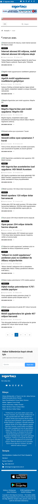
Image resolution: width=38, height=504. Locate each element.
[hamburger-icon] (5, 24)
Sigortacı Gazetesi (7, 84)
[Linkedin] (10, 385)
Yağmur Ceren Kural (8, 57)
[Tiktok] (18, 385)
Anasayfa (7, 30)
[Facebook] (15, 385)
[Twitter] (22, 385)
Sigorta (4, 48)
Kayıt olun (30, 365)
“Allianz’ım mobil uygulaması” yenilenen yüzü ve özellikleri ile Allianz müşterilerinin (16, 258)
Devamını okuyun (6, 65)
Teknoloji (5, 134)
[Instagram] (13, 385)
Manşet (4, 75)
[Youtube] (6, 385)
